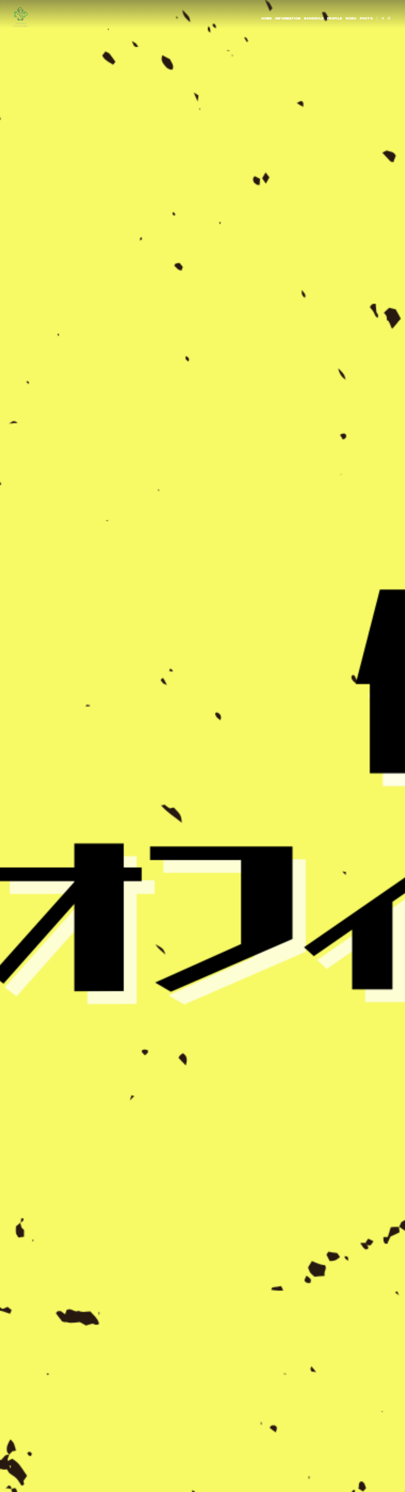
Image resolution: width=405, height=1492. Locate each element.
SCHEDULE (313, 18)
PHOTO (366, 18)
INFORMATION (288, 18)
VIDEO (350, 18)
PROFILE (334, 18)
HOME (266, 18)
